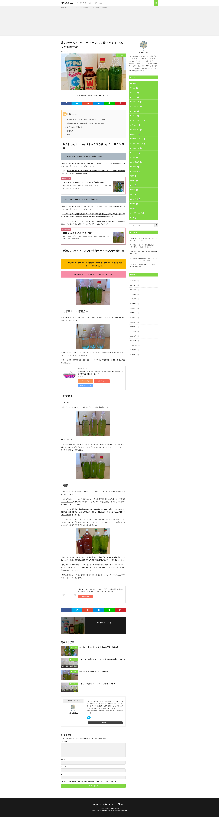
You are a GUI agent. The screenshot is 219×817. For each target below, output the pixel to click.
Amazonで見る (85, 381)
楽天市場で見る (101, 381)
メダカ (134, 157)
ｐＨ (133, 217)
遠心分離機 (135, 199)
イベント (134, 92)
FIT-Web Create (107, 810)
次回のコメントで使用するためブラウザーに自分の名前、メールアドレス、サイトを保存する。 (89, 781)
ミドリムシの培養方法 (73, 127)
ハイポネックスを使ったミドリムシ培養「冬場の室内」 (84, 182)
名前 (63, 759)
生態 (133, 185)
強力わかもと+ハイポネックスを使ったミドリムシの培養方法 (91, 7)
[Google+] (87, 103)
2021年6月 (134, 303)
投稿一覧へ (105, 722)
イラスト (134, 97)
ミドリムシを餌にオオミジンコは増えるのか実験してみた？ (102, 659)
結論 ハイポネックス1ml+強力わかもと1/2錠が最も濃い (86, 123)
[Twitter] (77, 103)
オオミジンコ (74, 659)
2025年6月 (134, 280)
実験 (133, 176)
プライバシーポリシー (86, 3)
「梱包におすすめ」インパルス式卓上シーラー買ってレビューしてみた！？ (143, 239)
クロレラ (134, 115)
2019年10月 (134, 345)
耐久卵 (134, 189)
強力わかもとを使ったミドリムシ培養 (77, 233)
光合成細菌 (135, 171)
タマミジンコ (74, 683)
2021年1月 (134, 327)
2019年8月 (134, 354)
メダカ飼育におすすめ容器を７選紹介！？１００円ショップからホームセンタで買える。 (143, 259)
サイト (63, 774)
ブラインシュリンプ (138, 143)
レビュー (134, 166)
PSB (133, 83)
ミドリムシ (71, 7)
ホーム (76, 3)
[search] (156, 225)
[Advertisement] (109, 22)
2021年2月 (134, 322)
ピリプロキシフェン (138, 139)
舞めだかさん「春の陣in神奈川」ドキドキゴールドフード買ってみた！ (143, 266)
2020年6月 (134, 336)
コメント (64, 741)
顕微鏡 (134, 203)
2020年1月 (134, 340)
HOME (64, 8)
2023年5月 (134, 289)
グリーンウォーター (138, 120)
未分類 (134, 180)
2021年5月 (134, 308)
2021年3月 (134, 317)
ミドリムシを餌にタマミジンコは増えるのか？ (97, 684)
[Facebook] (66, 103)
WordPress (123, 810)
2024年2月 (134, 285)
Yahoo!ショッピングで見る (85, 385)
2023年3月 (134, 299)
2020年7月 (134, 331)
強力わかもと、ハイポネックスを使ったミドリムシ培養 (85, 119)
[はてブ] (98, 103)
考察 (67, 135)
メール (63, 767)
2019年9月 (134, 350)
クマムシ (134, 111)
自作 (133, 194)
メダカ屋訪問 (136, 162)
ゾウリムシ (135, 125)
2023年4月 (134, 294)
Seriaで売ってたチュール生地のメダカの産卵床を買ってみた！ (143, 252)
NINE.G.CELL (67, 3)
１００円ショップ (137, 213)
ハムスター (135, 134)
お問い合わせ (98, 3)
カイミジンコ (136, 106)
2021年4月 (134, 313)
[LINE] (109, 103)
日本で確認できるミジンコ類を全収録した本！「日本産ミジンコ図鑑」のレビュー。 (143, 246)
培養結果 (69, 131)
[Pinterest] (120, 103)
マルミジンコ (136, 148)
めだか (134, 88)
